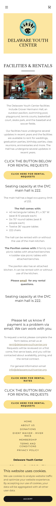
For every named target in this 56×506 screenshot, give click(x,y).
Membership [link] (28, 439)
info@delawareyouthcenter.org (28, 369)
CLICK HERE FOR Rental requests (28, 175)
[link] (49, 7)
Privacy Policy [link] (28, 450)
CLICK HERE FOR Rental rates (28, 379)
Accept (28, 499)
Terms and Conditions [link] (28, 445)
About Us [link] (28, 425)
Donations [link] (28, 429)
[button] (7, 7)
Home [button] (28, 421)
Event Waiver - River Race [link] (28, 434)
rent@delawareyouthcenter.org (28, 344)
